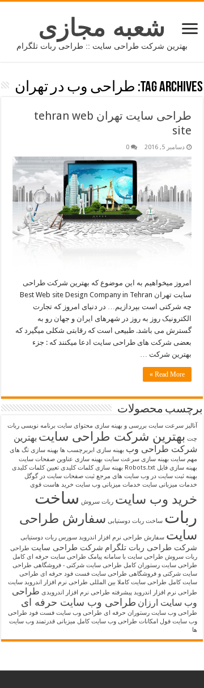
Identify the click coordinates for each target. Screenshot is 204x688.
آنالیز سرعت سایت (172, 425)
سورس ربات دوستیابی (48, 537)
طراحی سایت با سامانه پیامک (125, 556)
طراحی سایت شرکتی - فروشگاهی (77, 565)
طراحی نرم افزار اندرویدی (75, 592)
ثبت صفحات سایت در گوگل (59, 476)
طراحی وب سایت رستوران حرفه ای (150, 613)
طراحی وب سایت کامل (107, 621)
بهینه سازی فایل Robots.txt (161, 467)
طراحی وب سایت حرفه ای (78, 602)
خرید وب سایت (156, 499)
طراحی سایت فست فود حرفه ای (83, 573)
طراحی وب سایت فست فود (65, 613)
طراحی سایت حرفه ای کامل (49, 556)
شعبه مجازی (102, 27)
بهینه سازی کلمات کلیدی (92, 467)
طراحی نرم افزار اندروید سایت (48, 582)
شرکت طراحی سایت (67, 547)
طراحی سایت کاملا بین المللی (128, 582)
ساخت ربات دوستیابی (135, 521)
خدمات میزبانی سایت (169, 484)
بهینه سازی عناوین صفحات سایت (61, 459)
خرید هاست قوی (52, 484)
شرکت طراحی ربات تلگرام (151, 547)
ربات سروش (97, 501)
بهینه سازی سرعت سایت (136, 459)
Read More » (167, 374)
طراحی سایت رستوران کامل (160, 565)
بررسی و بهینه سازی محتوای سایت (102, 425)
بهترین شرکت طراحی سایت (112, 436)
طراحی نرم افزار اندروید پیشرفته (154, 592)
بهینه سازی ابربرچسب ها (92, 450)
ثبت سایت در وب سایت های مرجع (140, 476)
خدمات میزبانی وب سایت (108, 484)
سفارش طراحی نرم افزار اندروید (121, 537)
